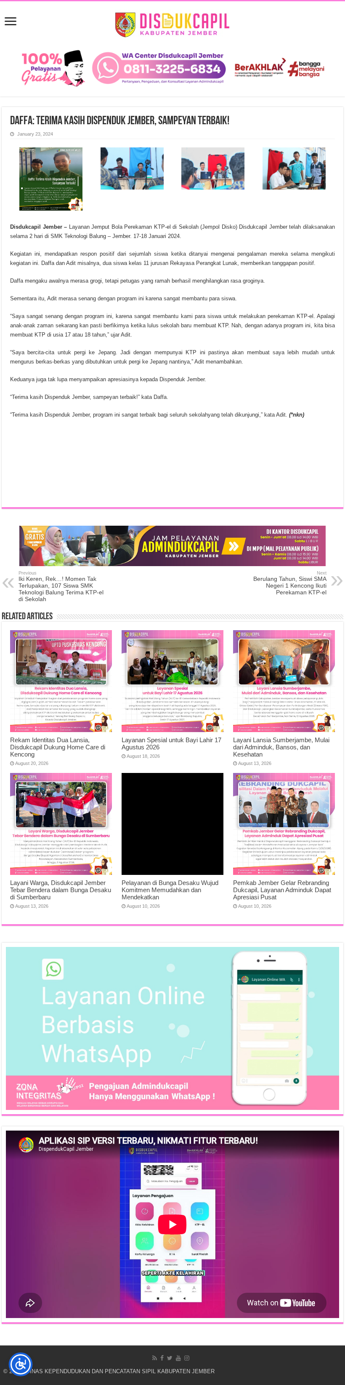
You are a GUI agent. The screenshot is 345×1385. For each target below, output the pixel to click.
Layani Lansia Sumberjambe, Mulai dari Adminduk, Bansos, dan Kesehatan (281, 747)
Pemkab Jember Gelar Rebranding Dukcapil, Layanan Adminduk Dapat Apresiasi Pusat (282, 890)
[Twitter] (169, 1358)
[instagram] (186, 1358)
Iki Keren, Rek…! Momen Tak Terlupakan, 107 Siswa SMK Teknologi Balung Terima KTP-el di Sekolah (61, 586)
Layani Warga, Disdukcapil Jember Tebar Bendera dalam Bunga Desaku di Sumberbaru (60, 890)
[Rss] (154, 1358)
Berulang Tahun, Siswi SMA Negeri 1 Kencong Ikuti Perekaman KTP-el (289, 583)
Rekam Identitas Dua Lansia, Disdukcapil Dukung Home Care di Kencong (57, 747)
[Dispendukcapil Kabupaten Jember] (173, 23)
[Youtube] (178, 1358)
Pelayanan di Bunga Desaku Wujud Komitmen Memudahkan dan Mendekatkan (170, 890)
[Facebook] (162, 1358)
